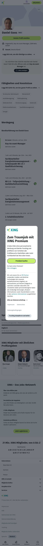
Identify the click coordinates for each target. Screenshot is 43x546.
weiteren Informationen (19, 294)
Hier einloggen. (12, 268)
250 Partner (25, 275)
